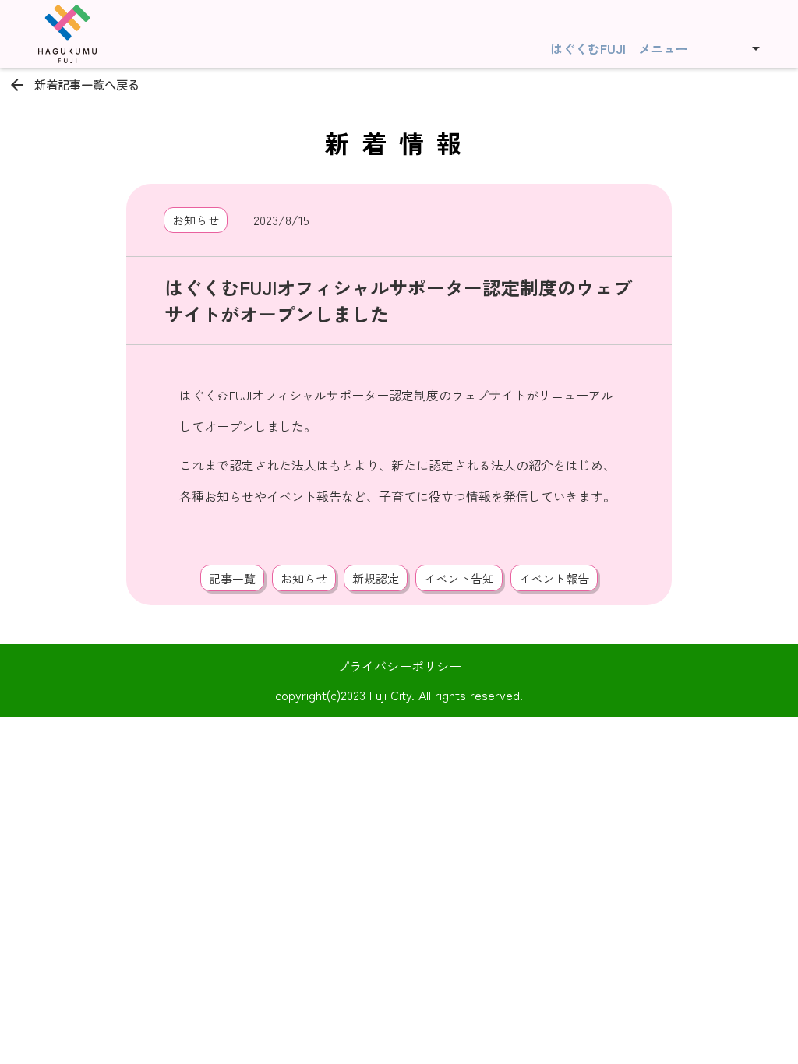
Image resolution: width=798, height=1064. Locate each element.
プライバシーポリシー (399, 666)
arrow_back (17, 85)
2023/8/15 (281, 219)
